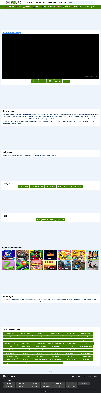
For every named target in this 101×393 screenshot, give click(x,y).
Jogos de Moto (85, 359)
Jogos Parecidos (71, 386)
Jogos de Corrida (70, 333)
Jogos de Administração (55, 359)
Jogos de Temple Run (70, 349)
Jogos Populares (25, 340)
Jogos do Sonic (62, 186)
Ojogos (10, 346)
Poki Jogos (21, 386)
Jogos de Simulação (10, 336)
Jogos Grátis (55, 363)
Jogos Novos (62, 2)
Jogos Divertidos (71, 343)
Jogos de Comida (55, 340)
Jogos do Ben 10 (25, 359)
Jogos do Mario (86, 336)
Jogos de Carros (40, 336)
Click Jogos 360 (9, 386)
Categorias (30, 2)
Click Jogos (72, 186)
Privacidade (89, 376)
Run (63, 219)
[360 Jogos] (15, 2)
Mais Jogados (52, 2)
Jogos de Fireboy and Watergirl (56, 343)
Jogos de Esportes (55, 336)
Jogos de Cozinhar (10, 349)
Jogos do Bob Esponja (40, 349)
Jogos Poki (25, 353)
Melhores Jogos (40, 2)
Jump (58, 219)
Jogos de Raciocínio (25, 333)
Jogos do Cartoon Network (40, 359)
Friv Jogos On (46, 386)
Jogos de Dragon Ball (10, 343)
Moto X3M (70, 336)
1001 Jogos (70, 346)
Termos (96, 376)
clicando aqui (80, 301)
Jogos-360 (46, 383)
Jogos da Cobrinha (85, 333)
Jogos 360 (86, 343)
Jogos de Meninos (10, 359)
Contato (78, 376)
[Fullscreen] (66, 81)
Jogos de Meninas (55, 353)
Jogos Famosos (23, 186)
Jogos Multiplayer (25, 356)
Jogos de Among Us (25, 349)
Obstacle (45, 219)
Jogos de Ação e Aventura (85, 356)
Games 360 (59, 383)
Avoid (38, 219)
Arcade (80, 186)
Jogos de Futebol (40, 340)
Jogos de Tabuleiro (55, 333)
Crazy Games (55, 356)
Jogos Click (34, 386)
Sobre (73, 376)
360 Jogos (9, 383)
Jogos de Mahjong (25, 346)
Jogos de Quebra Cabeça (85, 346)
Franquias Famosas (25, 343)
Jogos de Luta (10, 333)
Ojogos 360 (84, 383)
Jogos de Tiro (25, 336)
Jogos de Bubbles (70, 353)
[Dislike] (50, 81)
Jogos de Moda (25, 363)
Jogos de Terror (70, 359)
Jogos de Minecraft (40, 343)
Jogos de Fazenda (85, 353)
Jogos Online (40, 363)
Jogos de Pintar (55, 346)
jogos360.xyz (59, 386)
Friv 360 (71, 383)
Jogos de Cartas (10, 353)
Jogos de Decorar (10, 363)
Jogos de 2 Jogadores (40, 346)
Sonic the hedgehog (12, 32)
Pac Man (40, 333)
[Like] (42, 81)
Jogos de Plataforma (36, 186)
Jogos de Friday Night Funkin (10, 356)
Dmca (83, 376)
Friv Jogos (55, 349)
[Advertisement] (50, 19)
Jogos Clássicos (50, 186)
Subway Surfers (40, 353)
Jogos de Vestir (86, 349)
